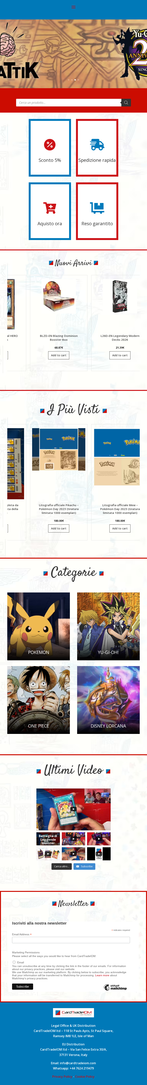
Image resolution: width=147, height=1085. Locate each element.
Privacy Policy (62, 1076)
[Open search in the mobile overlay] (73, 102)
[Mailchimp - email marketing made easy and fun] (115, 990)
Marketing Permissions (26, 952)
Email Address (22, 934)
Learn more (102, 975)
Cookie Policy (85, 1076)
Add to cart (18, 355)
